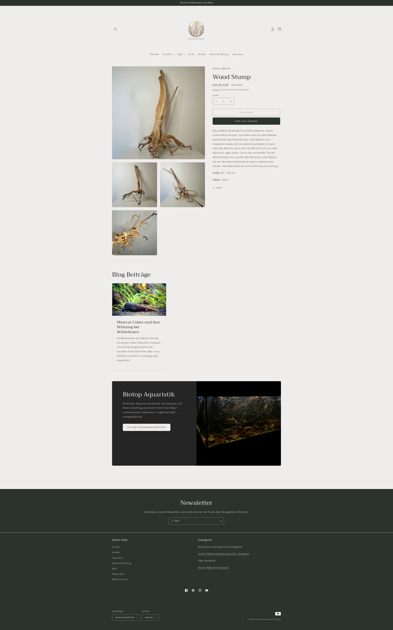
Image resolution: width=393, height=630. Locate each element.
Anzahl (215, 95)
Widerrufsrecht (119, 579)
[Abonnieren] (220, 520)
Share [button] (219, 188)
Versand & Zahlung (121, 563)
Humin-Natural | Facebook (213, 567)
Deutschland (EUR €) (124, 617)
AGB (114, 568)
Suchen (116, 547)
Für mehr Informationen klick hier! (146, 427)
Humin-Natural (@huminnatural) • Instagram (223, 553)
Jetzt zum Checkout (246, 121)
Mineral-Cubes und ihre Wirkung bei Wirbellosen (138, 327)
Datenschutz (118, 574)
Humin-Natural (259, 619)
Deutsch (149, 617)
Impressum (117, 558)
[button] (115, 29)
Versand (216, 90)
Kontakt (116, 552)
